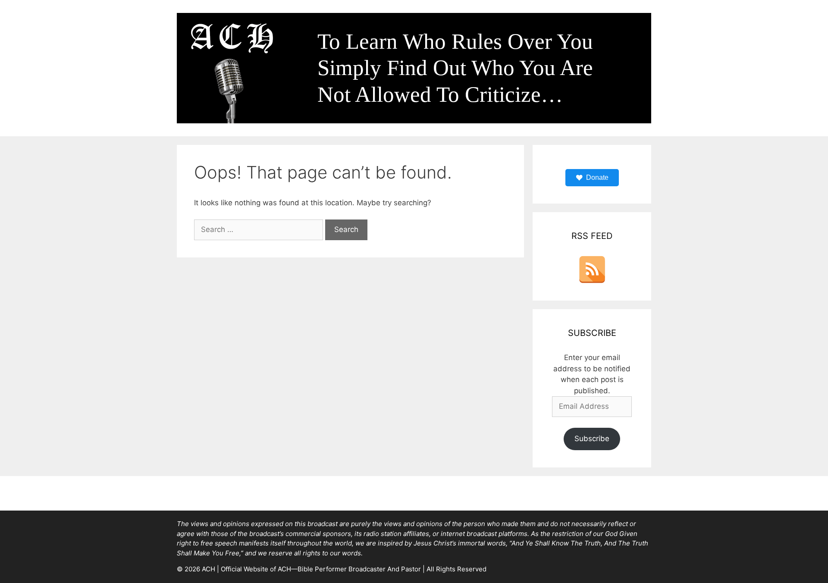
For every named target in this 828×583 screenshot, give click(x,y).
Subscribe (591, 438)
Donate (597, 177)
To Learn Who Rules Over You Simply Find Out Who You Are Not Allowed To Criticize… (455, 67)
